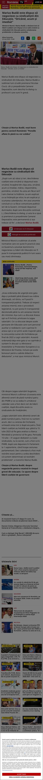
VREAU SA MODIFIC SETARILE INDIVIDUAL (21, 777)
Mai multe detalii (10, 745)
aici (24, 752)
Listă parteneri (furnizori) (7, 770)
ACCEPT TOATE (21, 774)
